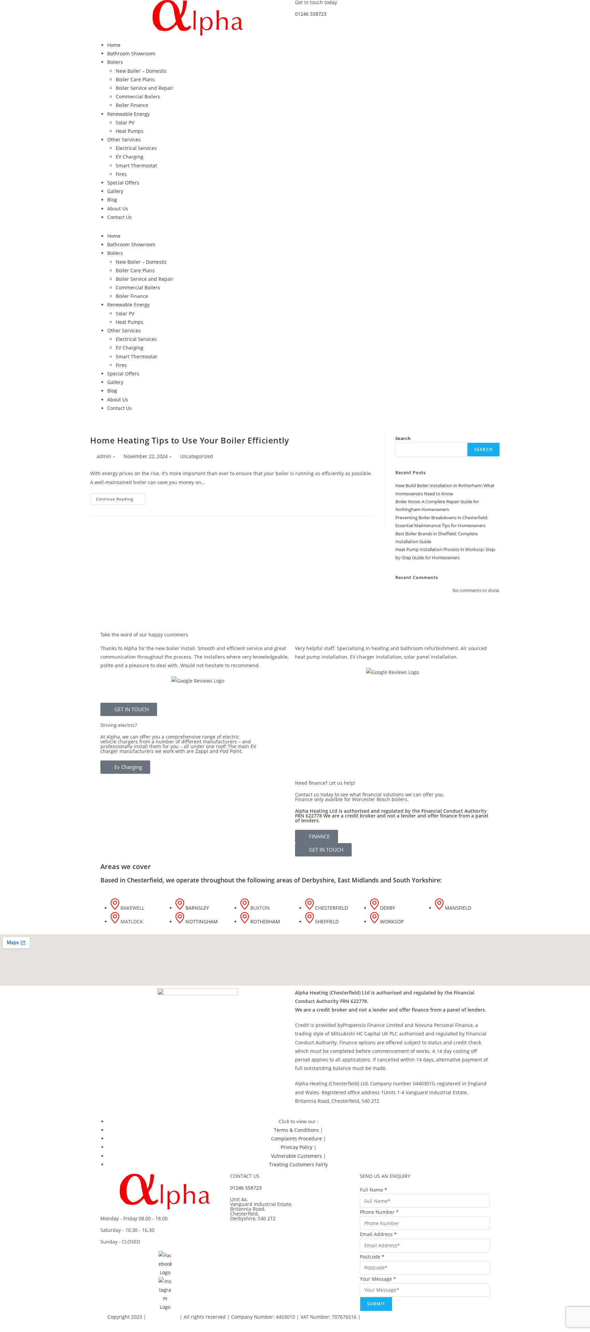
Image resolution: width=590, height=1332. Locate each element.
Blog (112, 199)
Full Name (373, 1189)
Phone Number (379, 1212)
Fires (121, 174)
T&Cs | (406, 1317)
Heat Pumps (129, 131)
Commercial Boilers (138, 96)
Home (114, 45)
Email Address (378, 1234)
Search (403, 438)
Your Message (378, 1279)
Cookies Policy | (433, 1317)
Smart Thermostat (136, 165)
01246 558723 (310, 14)
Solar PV (125, 122)
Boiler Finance (132, 105)
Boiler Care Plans (135, 79)
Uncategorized (196, 456)
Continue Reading (120, 497)
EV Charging (129, 156)
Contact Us (119, 217)
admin (104, 456)
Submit (376, 1304)
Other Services (124, 139)
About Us (117, 208)
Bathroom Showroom (131, 53)
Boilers (115, 62)
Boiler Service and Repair (144, 88)
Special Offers (123, 182)
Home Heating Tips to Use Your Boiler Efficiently (189, 440)
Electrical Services (136, 148)
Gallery (115, 191)
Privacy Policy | (380, 1317)
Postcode (372, 1256)
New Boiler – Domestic (141, 71)
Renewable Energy (128, 114)
